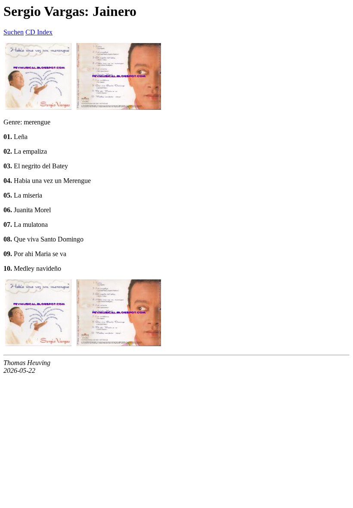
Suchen (13, 32)
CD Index (39, 32)
